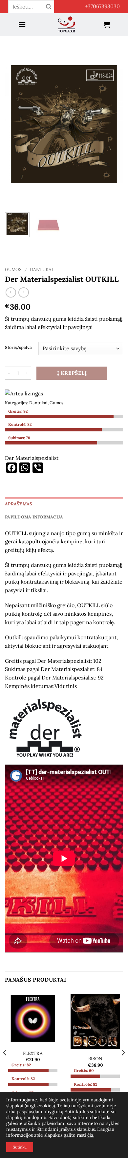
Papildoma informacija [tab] (34, 517)
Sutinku (20, 1147)
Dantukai (41, 269)
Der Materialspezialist (31, 458)
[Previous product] (23, 292)
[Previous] (15, 124)
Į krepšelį (72, 373)
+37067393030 (102, 6)
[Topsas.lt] (66, 24)
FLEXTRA (33, 1053)
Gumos (13, 269)
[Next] (112, 124)
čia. (90, 1135)
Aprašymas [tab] (18, 504)
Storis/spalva (18, 347)
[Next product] (11, 292)
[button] (22, 24)
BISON (95, 1058)
